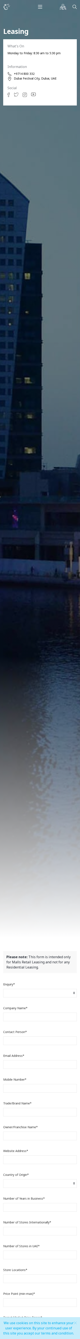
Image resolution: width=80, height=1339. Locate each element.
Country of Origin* (16, 1175)
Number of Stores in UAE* (21, 1246)
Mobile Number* (14, 1079)
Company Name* (15, 1008)
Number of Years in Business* (24, 1198)
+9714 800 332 (24, 74)
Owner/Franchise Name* (20, 1127)
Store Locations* (15, 1270)
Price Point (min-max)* (19, 1294)
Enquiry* (9, 984)
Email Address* (13, 1056)
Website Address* (15, 1151)
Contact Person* (15, 1032)
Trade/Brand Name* (17, 1103)
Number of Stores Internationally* (27, 1222)
